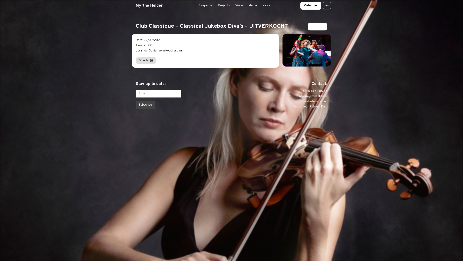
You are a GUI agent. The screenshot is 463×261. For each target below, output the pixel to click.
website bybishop (315, 101)
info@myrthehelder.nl (312, 96)
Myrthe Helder (149, 5)
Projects (224, 6)
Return (315, 26)
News (266, 6)
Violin (239, 6)
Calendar (310, 6)
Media (252, 6)
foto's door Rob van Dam (310, 107)
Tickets (143, 60)
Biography (205, 6)
